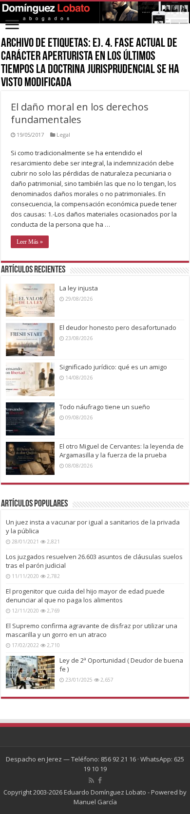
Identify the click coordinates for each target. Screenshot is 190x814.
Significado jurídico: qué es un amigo (113, 366)
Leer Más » (30, 241)
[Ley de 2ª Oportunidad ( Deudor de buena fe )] (30, 672)
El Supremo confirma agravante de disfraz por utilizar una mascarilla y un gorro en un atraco (91, 630)
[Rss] (91, 780)
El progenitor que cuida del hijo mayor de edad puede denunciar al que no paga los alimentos (85, 595)
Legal (63, 134)
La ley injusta (78, 288)
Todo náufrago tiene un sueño (104, 406)
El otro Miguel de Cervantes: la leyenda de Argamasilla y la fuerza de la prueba (121, 450)
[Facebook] (100, 780)
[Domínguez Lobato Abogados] (95, 12)
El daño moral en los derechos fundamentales (80, 113)
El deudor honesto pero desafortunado (117, 327)
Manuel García (95, 801)
